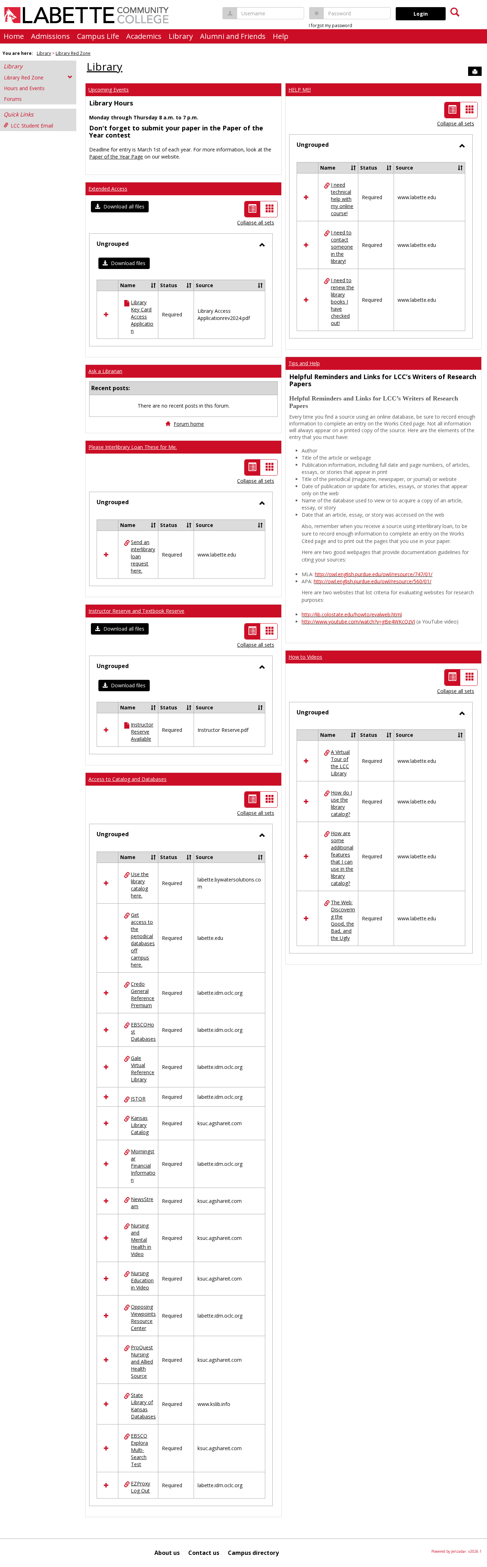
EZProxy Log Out (140, 1487)
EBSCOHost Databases (143, 1031)
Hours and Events (24, 88)
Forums (13, 98)
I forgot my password (330, 25)
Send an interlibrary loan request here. (143, 556)
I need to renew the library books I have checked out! (342, 301)
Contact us (203, 1553)
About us (167, 1553)
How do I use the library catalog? (341, 803)
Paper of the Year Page (116, 156)
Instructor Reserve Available (142, 731)
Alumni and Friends (233, 36)
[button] (120, 206)
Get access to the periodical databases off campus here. (143, 939)
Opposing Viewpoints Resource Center (143, 1317)
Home (14, 36)
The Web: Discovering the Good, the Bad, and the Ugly (343, 920)
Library (181, 36)
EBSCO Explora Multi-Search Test (139, 1450)
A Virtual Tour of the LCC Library (340, 763)
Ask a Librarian (105, 371)
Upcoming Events (108, 89)
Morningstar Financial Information (143, 1165)
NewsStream (142, 1203)
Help (280, 36)
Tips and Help (304, 363)
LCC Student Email (32, 125)
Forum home (189, 423)
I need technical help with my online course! (342, 199)
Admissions (50, 36)
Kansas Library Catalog (140, 1125)
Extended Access (107, 188)
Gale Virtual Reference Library (142, 1069)
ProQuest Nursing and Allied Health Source (142, 1361)
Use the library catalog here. (140, 885)
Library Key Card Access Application (142, 316)
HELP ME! (299, 89)
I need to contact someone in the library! (342, 246)
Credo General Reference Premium (142, 995)
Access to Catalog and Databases (127, 779)
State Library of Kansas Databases (143, 1406)
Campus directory (253, 1553)
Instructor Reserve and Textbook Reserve (136, 610)
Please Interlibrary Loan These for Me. (132, 447)
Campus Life (98, 36)
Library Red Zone (73, 53)
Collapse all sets (255, 222)
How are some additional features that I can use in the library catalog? (342, 858)
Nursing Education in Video (142, 1280)
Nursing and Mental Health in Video (141, 1239)
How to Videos (305, 656)
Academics (144, 36)
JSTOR (138, 1098)
